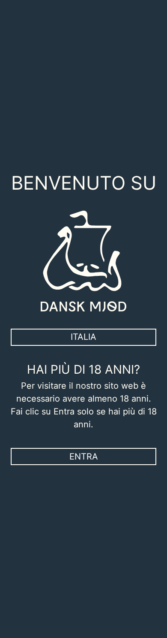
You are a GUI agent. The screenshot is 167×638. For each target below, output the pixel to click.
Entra (83, 456)
